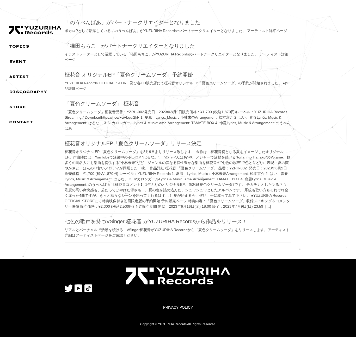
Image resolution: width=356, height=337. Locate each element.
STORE (17, 107)
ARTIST (19, 76)
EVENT (17, 61)
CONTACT (21, 122)
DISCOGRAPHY (28, 92)
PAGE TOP (343, 322)
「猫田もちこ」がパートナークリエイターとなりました (130, 46)
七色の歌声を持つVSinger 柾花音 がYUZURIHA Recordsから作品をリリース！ (156, 221)
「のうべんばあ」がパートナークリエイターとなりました (132, 22)
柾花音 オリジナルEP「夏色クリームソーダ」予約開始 (129, 75)
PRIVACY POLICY (178, 307)
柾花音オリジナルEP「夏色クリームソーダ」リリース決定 (133, 143)
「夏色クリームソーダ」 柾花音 (102, 103)
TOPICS (19, 46)
